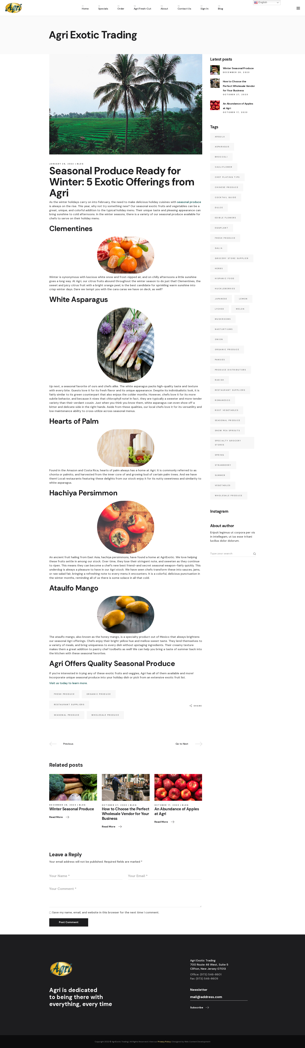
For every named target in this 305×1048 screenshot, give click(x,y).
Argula (220, 137)
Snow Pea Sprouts (227, 430)
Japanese (221, 299)
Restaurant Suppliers (69, 704)
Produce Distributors (230, 370)
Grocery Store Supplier (232, 258)
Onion (219, 339)
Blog (80, 164)
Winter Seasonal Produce (238, 68)
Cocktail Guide (226, 197)
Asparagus (222, 147)
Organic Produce (99, 694)
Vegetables (223, 485)
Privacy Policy (164, 1041)
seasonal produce (189, 202)
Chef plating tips (227, 177)
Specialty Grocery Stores (228, 443)
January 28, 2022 (61, 164)
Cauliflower (224, 167)
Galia (219, 248)
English (262, 2)
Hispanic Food (225, 278)
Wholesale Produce (105, 715)
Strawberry (223, 465)
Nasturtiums (224, 329)
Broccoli (221, 157)
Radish (219, 380)
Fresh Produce (64, 694)
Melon (240, 309)
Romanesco (222, 400)
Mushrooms (223, 319)
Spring (219, 455)
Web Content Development (197, 1041)
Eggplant (221, 228)
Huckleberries (225, 288)
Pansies (220, 360)
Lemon (243, 299)
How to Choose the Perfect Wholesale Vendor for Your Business (239, 86)
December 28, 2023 (62, 805)
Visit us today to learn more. (68, 683)
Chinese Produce (227, 187)
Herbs (219, 268)
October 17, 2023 (166, 805)
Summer (220, 475)
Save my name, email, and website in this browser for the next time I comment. (105, 912)
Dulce (219, 207)
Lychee (219, 309)
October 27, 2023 (114, 805)
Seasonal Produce (67, 715)
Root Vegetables (227, 410)
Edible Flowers (225, 218)
